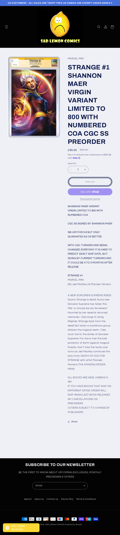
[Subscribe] (84, 485)
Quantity (72, 163)
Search (28, 499)
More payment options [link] (90, 199)
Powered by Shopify (73, 524)
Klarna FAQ (67, 499)
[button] (6, 27)
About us (39, 499)
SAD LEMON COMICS (54, 524)
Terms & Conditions (86, 499)
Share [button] (74, 422)
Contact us (52, 499)
